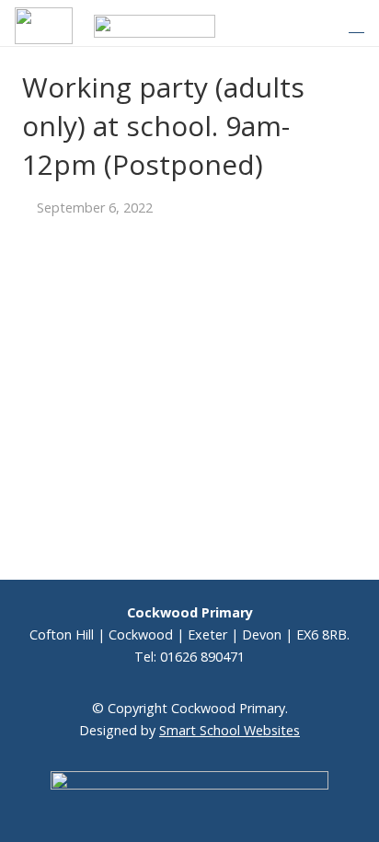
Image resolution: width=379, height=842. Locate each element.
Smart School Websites (229, 730)
